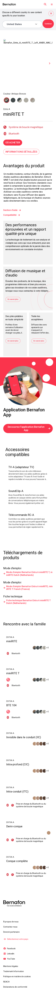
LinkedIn (10, 954)
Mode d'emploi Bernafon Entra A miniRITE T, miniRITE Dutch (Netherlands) (29, 573)
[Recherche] (45, 4)
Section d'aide (10, 210)
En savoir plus (13, 299)
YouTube (11, 959)
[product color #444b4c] (6, 100)
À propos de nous (11, 922)
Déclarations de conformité (15, 987)
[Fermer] (51, 13)
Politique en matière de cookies (17, 976)
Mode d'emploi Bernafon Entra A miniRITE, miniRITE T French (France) (29, 587)
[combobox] (20, 24)
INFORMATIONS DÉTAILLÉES (21, 151)
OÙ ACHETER (12, 142)
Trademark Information (13, 971)
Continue (48, 24)
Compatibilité (9, 215)
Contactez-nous (10, 927)
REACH (6, 982)
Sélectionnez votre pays (17, 939)
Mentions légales (10, 966)
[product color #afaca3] (19, 100)
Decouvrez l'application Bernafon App (26, 428)
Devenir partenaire (11, 932)
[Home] (9, 4)
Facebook (11, 948)
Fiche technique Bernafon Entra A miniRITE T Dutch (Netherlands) (28, 601)
